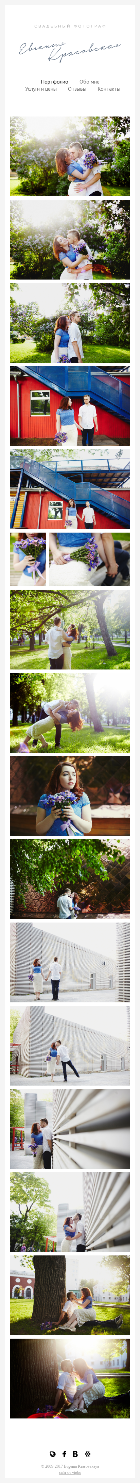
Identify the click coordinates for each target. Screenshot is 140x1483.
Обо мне (90, 81)
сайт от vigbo (70, 1472)
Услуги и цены (41, 88)
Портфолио (54, 81)
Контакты (109, 88)
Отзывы (77, 88)
